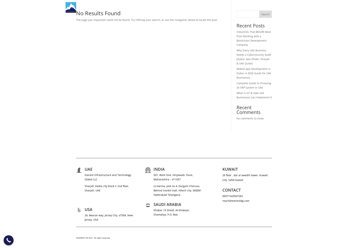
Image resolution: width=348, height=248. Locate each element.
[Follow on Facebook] (262, 239)
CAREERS (250, 7)
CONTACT (277, 7)
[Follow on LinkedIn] (269, 239)
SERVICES (211, 7)
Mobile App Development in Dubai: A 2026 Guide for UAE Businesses (254, 73)
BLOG (263, 7)
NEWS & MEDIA (232, 7)
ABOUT (197, 7)
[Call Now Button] (9, 240)
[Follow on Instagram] (254, 239)
